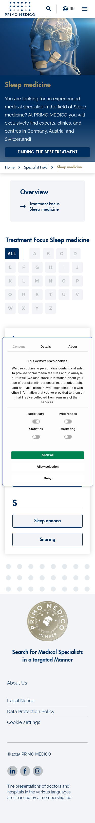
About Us (17, 683)
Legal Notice (20, 700)
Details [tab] (46, 346)
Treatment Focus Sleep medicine (44, 206)
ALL (12, 253)
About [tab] (72, 346)
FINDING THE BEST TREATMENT (48, 152)
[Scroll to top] (84, 814)
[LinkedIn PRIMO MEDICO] (12, 771)
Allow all (47, 455)
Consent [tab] (19, 346)
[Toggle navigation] (84, 9)
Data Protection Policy (30, 711)
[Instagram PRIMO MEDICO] (38, 771)
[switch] (68, 421)
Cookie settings (23, 722)
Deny (47, 478)
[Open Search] (48, 9)
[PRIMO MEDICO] (20, 9)
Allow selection (48, 466)
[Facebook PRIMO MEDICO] (25, 771)
